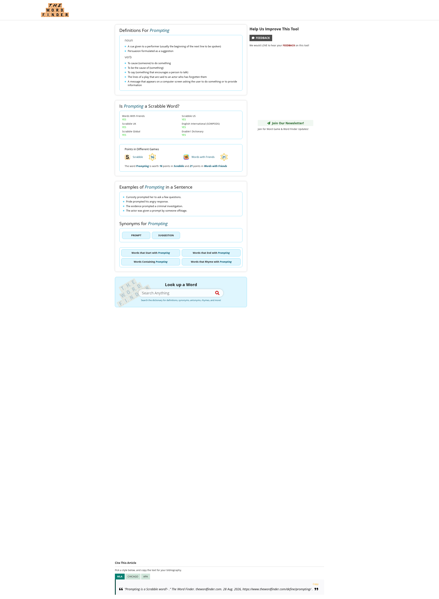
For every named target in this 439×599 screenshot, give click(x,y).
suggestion (166, 235)
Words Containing (151, 261)
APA (145, 576)
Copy (315, 584)
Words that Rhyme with (211, 261)
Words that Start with (151, 252)
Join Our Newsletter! (287, 123)
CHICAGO (133, 576)
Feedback (262, 38)
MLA (119, 576)
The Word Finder (55, 10)
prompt (136, 235)
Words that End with (211, 252)
